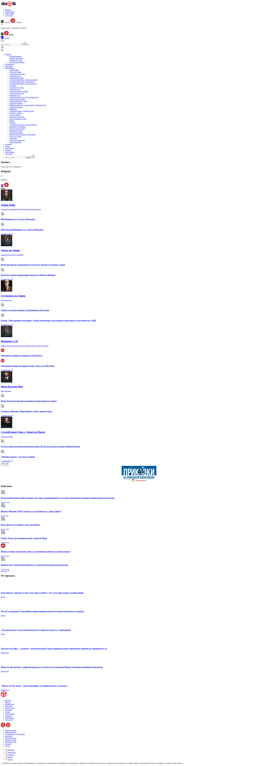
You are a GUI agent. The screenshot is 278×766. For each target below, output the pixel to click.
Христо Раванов (42, 346)
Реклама (8, 744)
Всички (4, 571)
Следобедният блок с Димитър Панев (23, 80)
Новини (8, 10)
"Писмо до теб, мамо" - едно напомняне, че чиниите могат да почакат (34, 686)
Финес (12, 121)
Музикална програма (17, 99)
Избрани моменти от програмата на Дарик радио (28, 105)
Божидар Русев (6, 255)
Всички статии (10, 740)
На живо (8, 144)
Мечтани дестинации (17, 127)
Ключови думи (10, 742)
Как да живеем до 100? (18, 119)
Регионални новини (17, 62)
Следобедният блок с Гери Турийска (23, 84)
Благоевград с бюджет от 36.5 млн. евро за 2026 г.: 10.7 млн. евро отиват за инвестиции (42, 593)
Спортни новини (16, 103)
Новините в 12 (15, 95)
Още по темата (15, 115)
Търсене (8, 150)
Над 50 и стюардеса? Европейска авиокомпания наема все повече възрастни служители (42, 611)
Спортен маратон (16, 107)
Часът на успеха (15, 136)
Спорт (7, 146)
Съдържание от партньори (15, 734)
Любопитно (9, 64)
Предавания (9, 12)
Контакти (8, 736)
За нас (7, 746)
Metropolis (13, 109)
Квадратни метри (16, 131)
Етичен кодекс (10, 738)
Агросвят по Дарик (17, 88)
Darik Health (9, 14)
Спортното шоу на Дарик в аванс (22, 111)
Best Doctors (9, 152)
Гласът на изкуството (17, 129)
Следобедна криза (16, 132)
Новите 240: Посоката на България (22, 134)
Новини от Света (16, 60)
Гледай (6, 38)
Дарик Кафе (14, 70)
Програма (8, 66)
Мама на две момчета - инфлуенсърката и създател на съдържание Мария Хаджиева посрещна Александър (52, 667)
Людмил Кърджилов (33, 209)
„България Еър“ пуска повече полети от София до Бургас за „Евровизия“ (36, 630)
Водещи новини (16, 56)
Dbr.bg (9, 757)
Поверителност (11, 732)
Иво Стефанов (17, 255)
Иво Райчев (21, 209)
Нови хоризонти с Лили (18, 101)
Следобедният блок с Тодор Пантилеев (24, 97)
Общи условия (10, 730)
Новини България (16, 58)
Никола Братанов (7, 346)
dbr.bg (3, 597)
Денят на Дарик (15, 72)
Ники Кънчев (6, 391)
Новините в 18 (15, 76)
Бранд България (15, 142)
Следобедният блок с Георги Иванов (23, 125)
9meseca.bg (5, 653)
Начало (8, 702)
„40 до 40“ (9, 15)
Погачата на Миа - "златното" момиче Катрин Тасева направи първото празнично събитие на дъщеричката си (54, 648)
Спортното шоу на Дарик (19, 91)
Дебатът (13, 123)
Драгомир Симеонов (8, 209)
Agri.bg (10, 759)
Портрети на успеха (17, 117)
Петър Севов (19, 346)
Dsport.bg (10, 750)
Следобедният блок (17, 93)
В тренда (13, 86)
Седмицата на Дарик (17, 74)
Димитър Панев (30, 346)
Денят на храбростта (17, 140)
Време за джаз (15, 90)
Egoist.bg (10, 755)
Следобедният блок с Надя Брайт (22, 82)
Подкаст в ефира (16, 113)
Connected (13, 138)
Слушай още (6, 234)
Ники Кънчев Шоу (16, 78)
